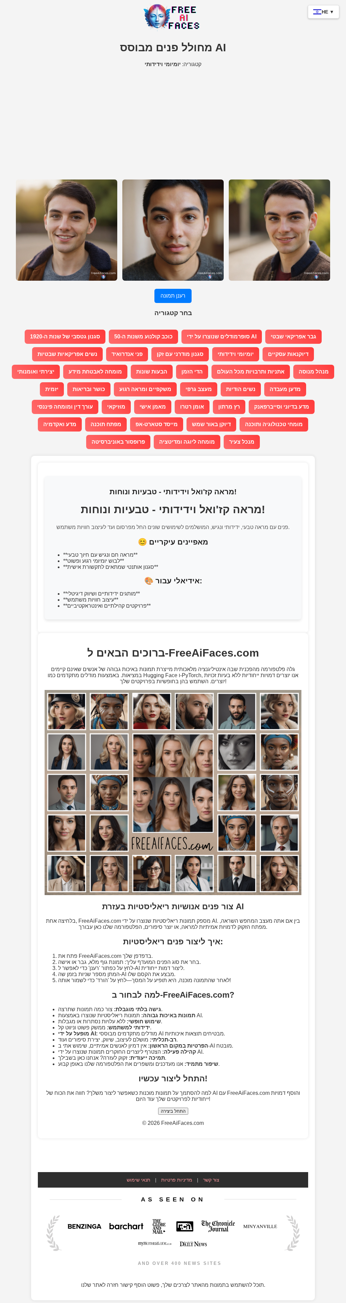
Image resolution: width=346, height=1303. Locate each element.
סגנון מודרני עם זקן (180, 354)
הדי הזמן (192, 372)
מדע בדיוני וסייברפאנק (281, 407)
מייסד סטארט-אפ (156, 424)
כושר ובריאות (89, 389)
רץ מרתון (229, 407)
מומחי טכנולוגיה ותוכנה (274, 424)
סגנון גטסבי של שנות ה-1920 (65, 336)
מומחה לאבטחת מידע (95, 372)
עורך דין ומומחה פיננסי (65, 407)
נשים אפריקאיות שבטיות (67, 354)
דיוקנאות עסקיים (288, 354)
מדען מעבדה (285, 389)
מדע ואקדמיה (59, 424)
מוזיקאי (116, 407)
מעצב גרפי (199, 389)
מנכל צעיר (241, 442)
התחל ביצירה (173, 1111)
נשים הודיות (240, 389)
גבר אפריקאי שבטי (293, 336)
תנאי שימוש (138, 1180)
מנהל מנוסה (314, 372)
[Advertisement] (173, 120)
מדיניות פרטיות (176, 1180)
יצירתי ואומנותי (35, 372)
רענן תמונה (173, 296)
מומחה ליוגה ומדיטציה (187, 442)
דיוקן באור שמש (211, 424)
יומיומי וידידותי (236, 354)
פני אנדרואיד (127, 354)
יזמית (51, 389)
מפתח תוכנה (106, 424)
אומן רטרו (192, 407)
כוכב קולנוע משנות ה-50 (143, 336)
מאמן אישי (153, 407)
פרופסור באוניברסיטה (118, 442)
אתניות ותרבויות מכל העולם (251, 372)
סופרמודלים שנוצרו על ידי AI (221, 336)
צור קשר (211, 1180)
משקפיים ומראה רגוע (145, 389)
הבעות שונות (151, 372)
